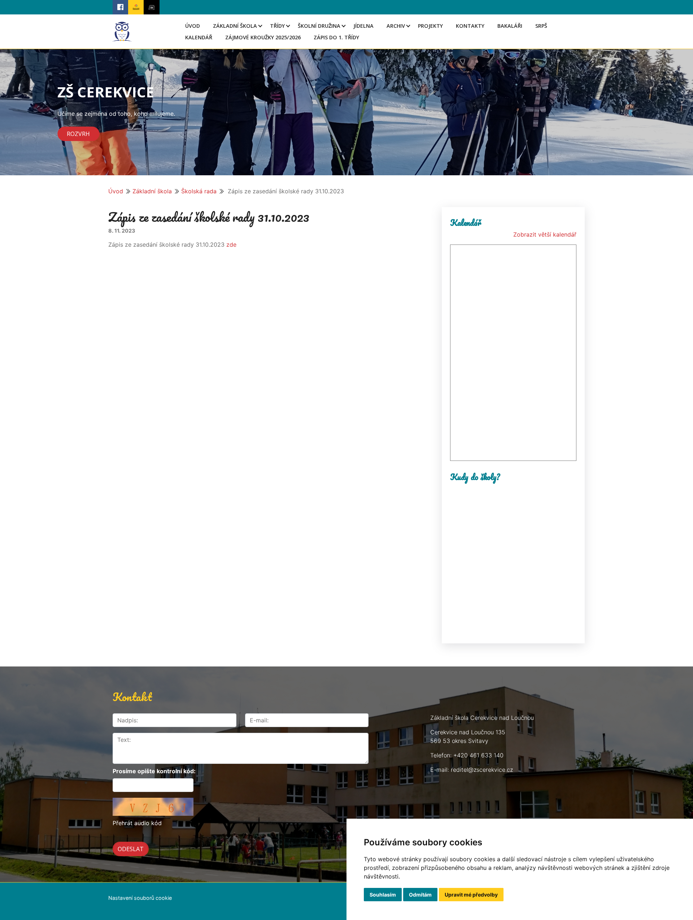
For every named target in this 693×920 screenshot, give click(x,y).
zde (231, 244)
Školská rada (199, 191)
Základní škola (235, 25)
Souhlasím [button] (383, 895)
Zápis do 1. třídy (336, 37)
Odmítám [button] (420, 895)
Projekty (430, 25)
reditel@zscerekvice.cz (482, 769)
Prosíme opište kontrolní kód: (154, 771)
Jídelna (363, 25)
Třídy (277, 25)
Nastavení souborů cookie (140, 898)
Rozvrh (78, 134)
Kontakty (470, 25)
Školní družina (319, 25)
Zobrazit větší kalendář (544, 234)
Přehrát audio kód (137, 823)
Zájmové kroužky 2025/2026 (263, 37)
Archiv (396, 25)
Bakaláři (509, 25)
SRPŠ (541, 25)
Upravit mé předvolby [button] (471, 895)
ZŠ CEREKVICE (105, 92)
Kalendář (198, 37)
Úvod (192, 25)
